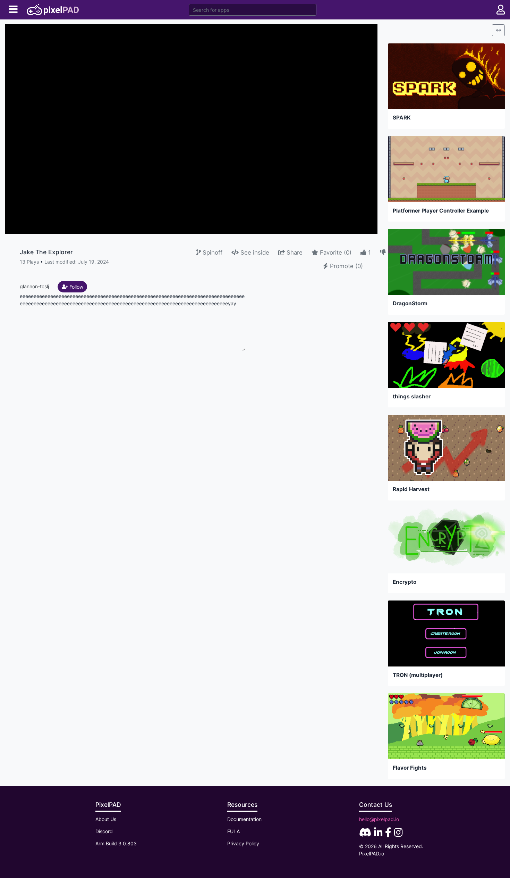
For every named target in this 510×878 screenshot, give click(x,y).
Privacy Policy (243, 843)
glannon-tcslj (34, 286)
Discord (104, 831)
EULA (233, 831)
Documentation (244, 819)
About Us (105, 819)
